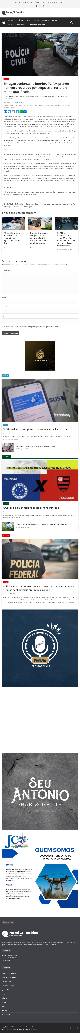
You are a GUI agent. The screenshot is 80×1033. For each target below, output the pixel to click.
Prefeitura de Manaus (9, 973)
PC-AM (36, 105)
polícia (41, 105)
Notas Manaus (6, 1014)
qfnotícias (57, 105)
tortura (12, 107)
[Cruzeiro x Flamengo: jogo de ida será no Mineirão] (40, 480)
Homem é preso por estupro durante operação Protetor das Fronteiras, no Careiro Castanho (39, 238)
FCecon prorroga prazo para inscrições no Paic (58, 204)
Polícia (28, 20)
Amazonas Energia (8, 986)
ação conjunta (9, 105)
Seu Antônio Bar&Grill (9, 958)
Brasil (36, 20)
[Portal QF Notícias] (4, 22)
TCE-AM (4, 1010)
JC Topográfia (6, 960)
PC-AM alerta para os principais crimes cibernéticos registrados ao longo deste (13, 238)
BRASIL (16, 105)
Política (20, 20)
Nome (4, 297)
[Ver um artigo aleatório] (76, 22)
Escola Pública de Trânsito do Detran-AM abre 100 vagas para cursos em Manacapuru (21, 205)
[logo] (20, 927)
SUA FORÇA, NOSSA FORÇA (16, 25)
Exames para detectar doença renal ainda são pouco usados (35, 446)
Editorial (45, 20)
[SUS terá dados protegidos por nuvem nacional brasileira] (40, 400)
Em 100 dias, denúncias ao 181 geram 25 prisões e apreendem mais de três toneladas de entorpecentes (66, 239)
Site (3, 316)
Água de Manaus (7, 990)
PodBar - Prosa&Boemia (9, 955)
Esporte (6, 503)
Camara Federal (7, 982)
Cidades (10, 20)
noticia (31, 105)
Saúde (5, 425)
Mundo (54, 20)
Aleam (4, 1002)
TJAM (3, 1006)
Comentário (7, 271)
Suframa (4, 998)
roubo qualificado (65, 105)
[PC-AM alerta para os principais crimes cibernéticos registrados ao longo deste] (13, 219)
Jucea (3, 994)
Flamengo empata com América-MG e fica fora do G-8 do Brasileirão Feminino (41, 525)
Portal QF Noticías (49, 105)
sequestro (6, 107)
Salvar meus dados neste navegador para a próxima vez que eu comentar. (31, 327)
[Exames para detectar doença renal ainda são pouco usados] (8, 447)
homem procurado (24, 105)
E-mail (4, 307)
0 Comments (22, 102)
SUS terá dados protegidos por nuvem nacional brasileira (35, 429)
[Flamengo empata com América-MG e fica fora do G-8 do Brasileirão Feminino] (8, 526)
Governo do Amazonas (9, 977)
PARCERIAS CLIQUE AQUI (36, 25)
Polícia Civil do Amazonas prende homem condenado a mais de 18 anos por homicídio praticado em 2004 (38, 588)
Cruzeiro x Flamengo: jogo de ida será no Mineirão (31, 507)
